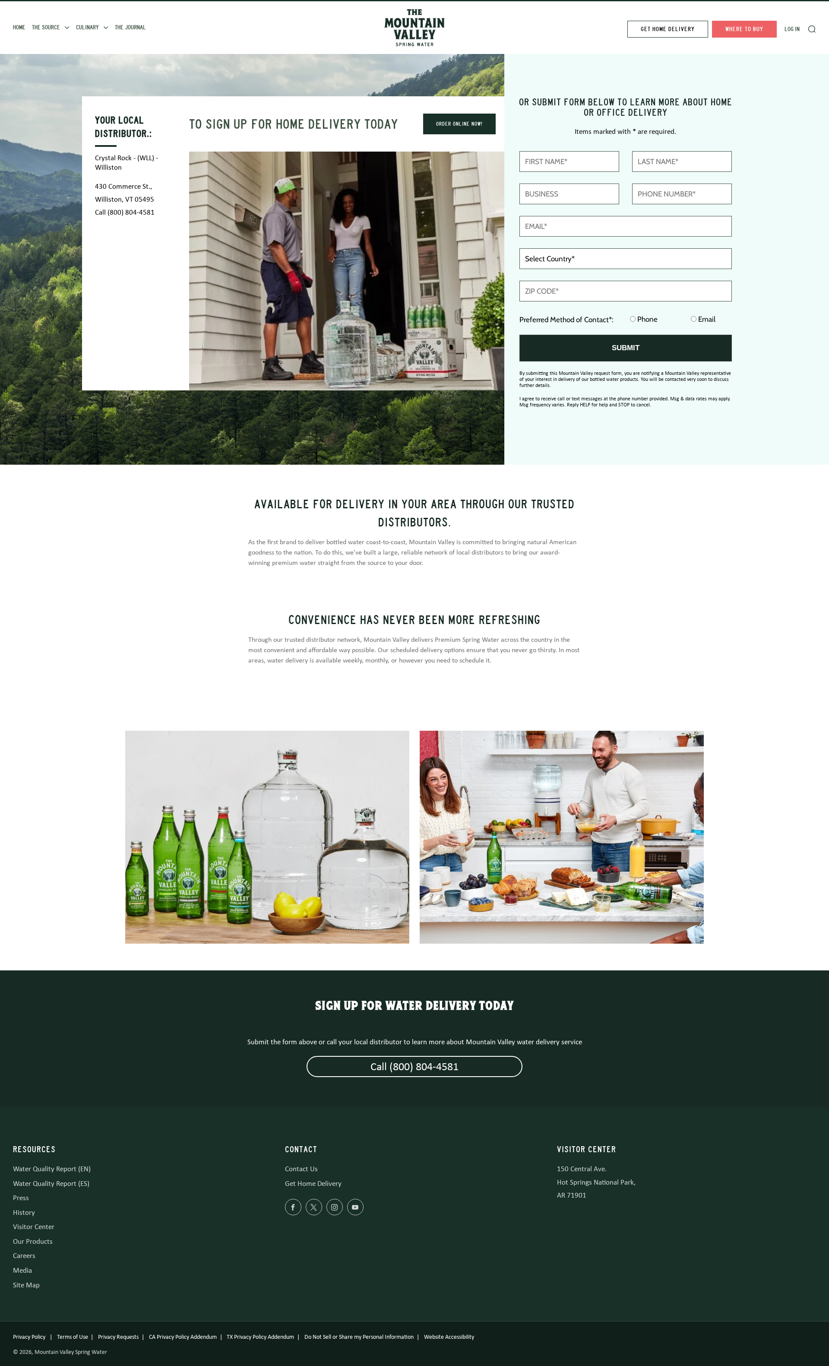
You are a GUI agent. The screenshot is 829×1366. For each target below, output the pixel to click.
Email (705, 319)
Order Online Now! (459, 124)
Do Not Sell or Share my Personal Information (359, 1337)
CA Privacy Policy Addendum (183, 1337)
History (24, 1212)
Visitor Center (33, 1226)
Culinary (87, 27)
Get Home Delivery (668, 29)
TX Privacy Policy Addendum (260, 1337)
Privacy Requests (118, 1337)
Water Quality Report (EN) (52, 1168)
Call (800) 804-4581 (125, 212)
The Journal (130, 27)
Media (22, 1270)
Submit (625, 348)
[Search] (811, 29)
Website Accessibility (449, 1337)
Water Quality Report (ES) (51, 1183)
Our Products (33, 1241)
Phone (647, 319)
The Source (46, 27)
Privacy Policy (30, 1337)
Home (19, 27)
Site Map (26, 1285)
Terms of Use (72, 1337)
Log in (792, 29)
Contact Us (301, 1168)
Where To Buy (744, 29)
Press (21, 1197)
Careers (24, 1255)
